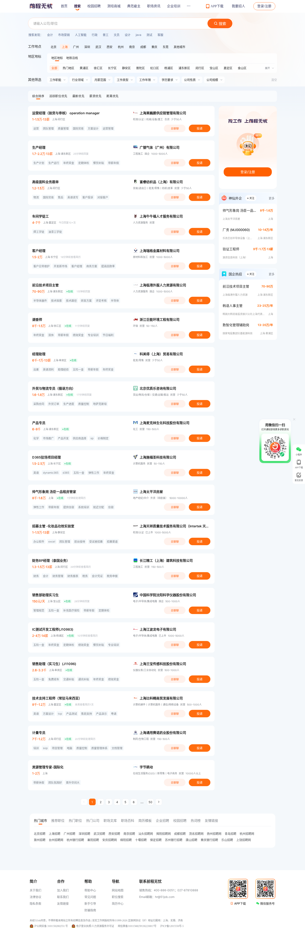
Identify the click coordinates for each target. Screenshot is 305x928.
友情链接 (63, 903)
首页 (64, 6)
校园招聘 (94, 6)
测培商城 (114, 6)
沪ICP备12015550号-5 (172, 926)
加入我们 (63, 890)
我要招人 (238, 6)
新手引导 (90, 903)
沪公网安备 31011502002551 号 (51, 926)
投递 (200, 128)
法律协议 (35, 897)
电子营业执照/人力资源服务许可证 (95, 926)
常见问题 (90, 897)
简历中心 (117, 903)
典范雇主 (133, 6)
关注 (250, 198)
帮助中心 (90, 890)
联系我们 (63, 897)
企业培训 (173, 6)
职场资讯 (153, 6)
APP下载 (240, 903)
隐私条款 (35, 903)
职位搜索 (117, 897)
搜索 (77, 6)
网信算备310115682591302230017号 (137, 926)
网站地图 (117, 890)
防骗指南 (90, 910)
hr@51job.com (164, 897)
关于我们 (35, 890)
